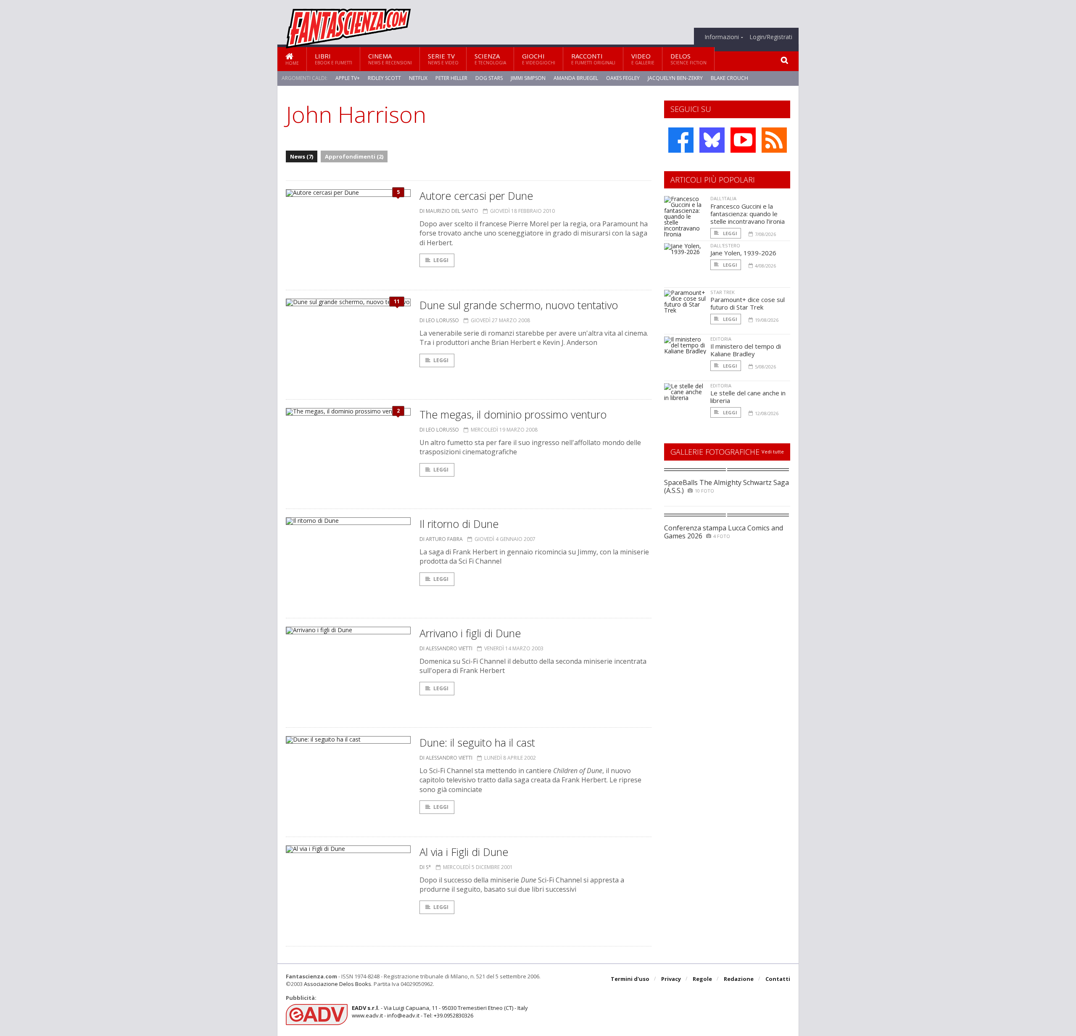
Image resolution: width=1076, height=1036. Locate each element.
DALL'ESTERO (725, 245)
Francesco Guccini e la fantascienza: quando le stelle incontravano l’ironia (747, 213)
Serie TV (443, 59)
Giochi (538, 59)
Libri (333, 59)
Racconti (593, 59)
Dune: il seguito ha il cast (477, 742)
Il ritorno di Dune (458, 524)
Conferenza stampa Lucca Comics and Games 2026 (723, 532)
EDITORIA (720, 339)
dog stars (489, 78)
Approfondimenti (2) (354, 156)
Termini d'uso (630, 979)
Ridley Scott (384, 78)
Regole (702, 979)
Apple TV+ (347, 78)
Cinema (390, 59)
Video (642, 59)
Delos (688, 59)
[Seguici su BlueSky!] (712, 140)
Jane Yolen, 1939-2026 (743, 253)
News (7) (301, 156)
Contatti (777, 979)
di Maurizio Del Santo (448, 211)
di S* (425, 867)
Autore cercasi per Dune (476, 195)
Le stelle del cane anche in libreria (748, 397)
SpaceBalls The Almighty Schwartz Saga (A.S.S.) (726, 486)
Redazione (739, 979)
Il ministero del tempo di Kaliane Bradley (745, 350)
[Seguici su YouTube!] (743, 140)
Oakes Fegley (623, 78)
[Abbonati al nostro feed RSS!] (774, 140)
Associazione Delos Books (337, 984)
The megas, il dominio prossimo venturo (513, 414)
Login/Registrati (770, 37)
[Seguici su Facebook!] (681, 140)
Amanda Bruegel (576, 78)
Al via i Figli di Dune (463, 852)
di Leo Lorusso (439, 320)
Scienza (490, 59)
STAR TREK (722, 292)
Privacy (671, 979)
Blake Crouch (729, 78)
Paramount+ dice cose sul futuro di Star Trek (747, 303)
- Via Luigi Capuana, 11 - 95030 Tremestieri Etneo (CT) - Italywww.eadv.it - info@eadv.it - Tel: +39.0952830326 (440, 1011)
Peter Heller (451, 78)
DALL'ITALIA (723, 198)
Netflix (418, 78)
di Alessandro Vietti (445, 648)
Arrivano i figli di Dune (470, 633)
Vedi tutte (773, 451)
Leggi (440, 260)
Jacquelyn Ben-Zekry (675, 78)
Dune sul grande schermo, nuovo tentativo (518, 305)
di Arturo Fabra (441, 539)
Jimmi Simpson (528, 78)
